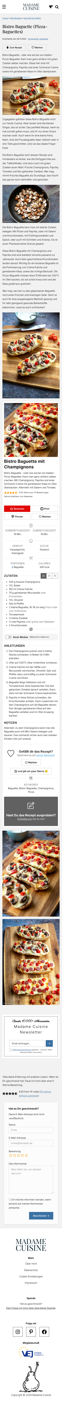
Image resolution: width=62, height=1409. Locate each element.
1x (43, 575)
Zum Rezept (15, 47)
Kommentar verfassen (38, 39)
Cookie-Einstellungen (31, 1276)
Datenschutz (31, 1270)
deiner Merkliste (45, 755)
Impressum (31, 1282)
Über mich (31, 1263)
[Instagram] (18, 1332)
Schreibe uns (24, 818)
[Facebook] (44, 1332)
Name (12, 1124)
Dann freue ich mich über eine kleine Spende (30, 1307)
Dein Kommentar (18, 1163)
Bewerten (18, 508)
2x (49, 575)
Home (5, 18)
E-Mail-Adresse (17, 1137)
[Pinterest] (31, 1332)
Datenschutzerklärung (22, 1050)
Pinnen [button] (18, 516)
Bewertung (15, 1151)
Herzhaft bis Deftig (32, 18)
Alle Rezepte (15, 18)
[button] (5, 492)
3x (55, 575)
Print (46, 508)
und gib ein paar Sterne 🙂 (32, 771)
